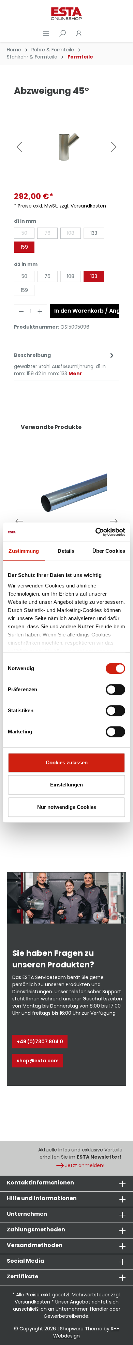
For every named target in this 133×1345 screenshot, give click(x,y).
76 (47, 233)
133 (93, 233)
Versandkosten (32, 1301)
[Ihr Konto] (79, 33)
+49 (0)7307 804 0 (40, 1041)
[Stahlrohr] (66, 492)
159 (24, 247)
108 (70, 233)
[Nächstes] (114, 147)
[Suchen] (62, 33)
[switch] (115, 689)
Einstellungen (66, 784)
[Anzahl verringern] (21, 311)
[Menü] (46, 33)
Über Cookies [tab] (108, 551)
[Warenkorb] (91, 33)
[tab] (65, 364)
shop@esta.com (38, 1060)
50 (24, 233)
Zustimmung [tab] (24, 551)
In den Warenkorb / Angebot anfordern (86, 311)
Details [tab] (66, 551)
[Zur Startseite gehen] (66, 13)
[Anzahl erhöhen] (40, 311)
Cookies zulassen (67, 762)
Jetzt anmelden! (84, 1165)
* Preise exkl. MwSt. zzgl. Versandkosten (60, 205)
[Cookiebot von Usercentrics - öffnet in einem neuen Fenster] (95, 532)
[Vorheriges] (19, 147)
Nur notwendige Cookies (66, 807)
